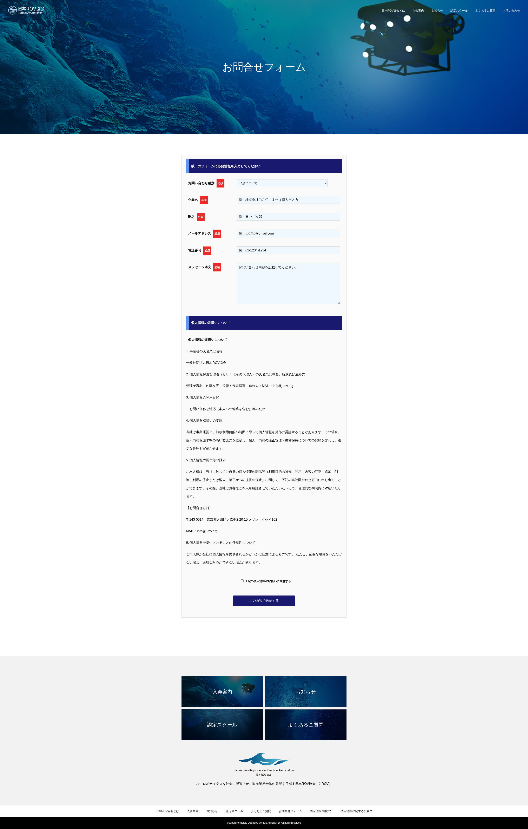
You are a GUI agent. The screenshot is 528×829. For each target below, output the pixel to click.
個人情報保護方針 (321, 811)
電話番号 (199, 250)
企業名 (197, 200)
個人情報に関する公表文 (356, 811)
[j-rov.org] (26, 10)
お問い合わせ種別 (205, 183)
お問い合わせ (511, 10)
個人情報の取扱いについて (208, 339)
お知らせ (437, 10)
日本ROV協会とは (393, 10)
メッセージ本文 (204, 267)
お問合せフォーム (290, 811)
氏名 (195, 216)
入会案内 (418, 10)
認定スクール (459, 10)
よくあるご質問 (485, 10)
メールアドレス (204, 233)
